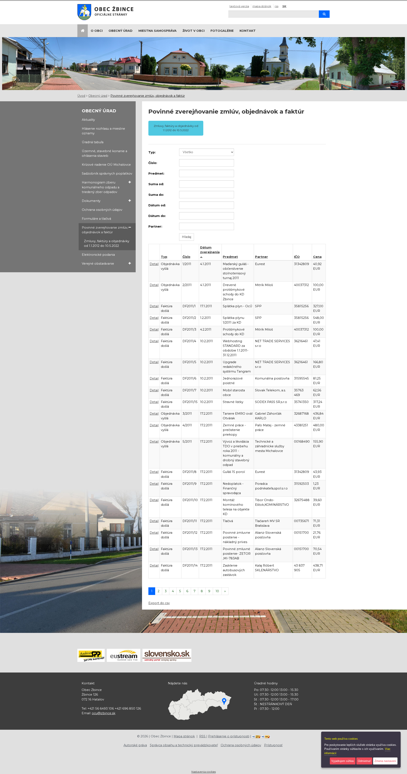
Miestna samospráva (157, 31)
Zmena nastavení (385, 761)
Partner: (155, 226)
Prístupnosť (273, 745)
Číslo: (152, 163)
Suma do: (156, 195)
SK (284, 6)
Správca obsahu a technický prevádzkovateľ (184, 745)
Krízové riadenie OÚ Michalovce (106, 165)
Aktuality (88, 120)
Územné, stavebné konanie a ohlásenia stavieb (104, 153)
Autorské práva (135, 745)
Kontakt (248, 31)
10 (217, 591)
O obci (97, 31)
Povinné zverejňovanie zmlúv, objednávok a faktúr (147, 96)
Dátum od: (157, 205)
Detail (154, 264)
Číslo (186, 257)
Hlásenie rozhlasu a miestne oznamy (103, 131)
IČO (297, 257)
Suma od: (156, 184)
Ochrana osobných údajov (102, 210)
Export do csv (159, 603)
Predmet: (156, 173)
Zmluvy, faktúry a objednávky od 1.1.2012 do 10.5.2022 (106, 243)
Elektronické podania (98, 255)
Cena (317, 257)
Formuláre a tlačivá (96, 219)
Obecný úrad (120, 31)
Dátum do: (157, 216)
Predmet (230, 257)
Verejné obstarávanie (98, 263)
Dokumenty (91, 201)
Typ (164, 257)
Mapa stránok (261, 6)
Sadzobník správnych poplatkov (107, 173)
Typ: (152, 152)
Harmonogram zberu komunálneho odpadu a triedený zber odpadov (100, 187)
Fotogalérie (222, 31)
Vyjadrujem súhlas (342, 761)
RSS (276, 6)
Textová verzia (239, 6)
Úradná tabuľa (92, 142)
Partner (261, 257)
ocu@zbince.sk (103, 713)
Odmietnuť (364, 761)
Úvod (81, 96)
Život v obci (194, 31)
